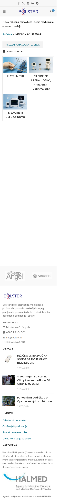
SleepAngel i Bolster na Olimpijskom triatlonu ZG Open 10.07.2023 (33, 380)
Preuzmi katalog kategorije (22, 44)
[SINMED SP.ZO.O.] (41, 276)
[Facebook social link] (19, 3)
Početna (7, 34)
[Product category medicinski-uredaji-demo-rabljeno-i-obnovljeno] (41, 74)
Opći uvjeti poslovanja (14, 426)
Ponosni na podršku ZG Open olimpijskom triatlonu (35, 399)
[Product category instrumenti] (15, 68)
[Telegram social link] (37, 3)
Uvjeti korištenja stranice (16, 438)
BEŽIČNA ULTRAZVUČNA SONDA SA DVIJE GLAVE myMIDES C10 (32, 359)
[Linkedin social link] (32, 3)
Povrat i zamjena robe (14, 432)
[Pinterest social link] (28, 3)
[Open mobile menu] (4, 11)
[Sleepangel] (14, 276)
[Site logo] (28, 11)
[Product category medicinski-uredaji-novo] (15, 107)
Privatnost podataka (14, 419)
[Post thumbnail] (8, 362)
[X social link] (23, 3)
